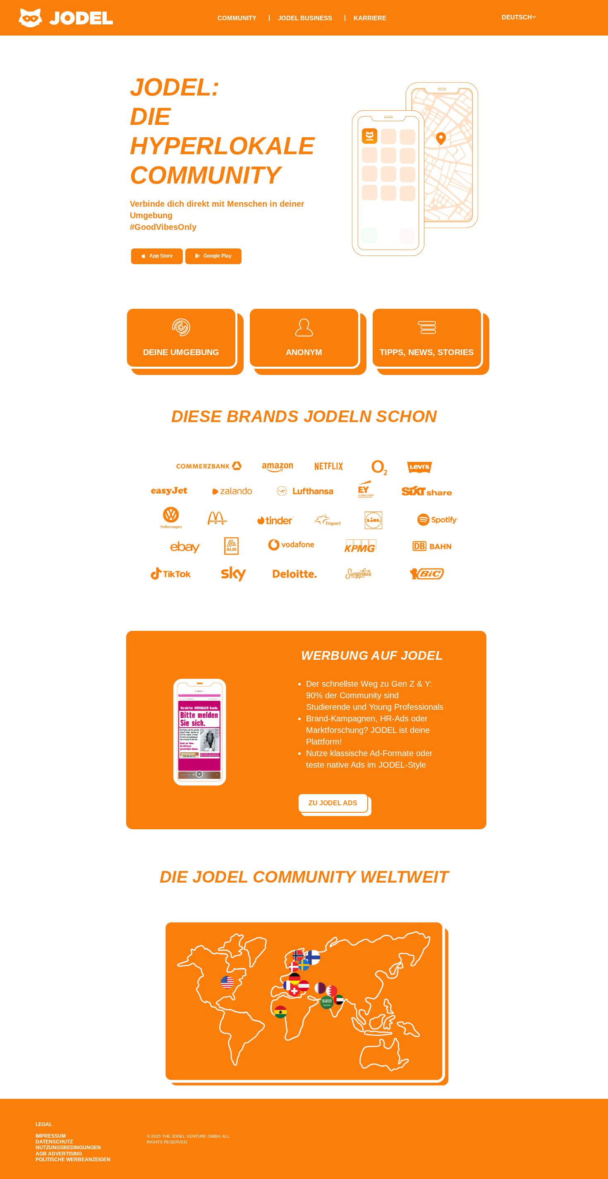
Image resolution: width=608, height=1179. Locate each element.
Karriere (370, 17)
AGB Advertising (59, 1154)
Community (237, 17)
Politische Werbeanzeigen (73, 1159)
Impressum (51, 1136)
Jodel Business (305, 17)
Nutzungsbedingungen (68, 1147)
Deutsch (517, 17)
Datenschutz (54, 1142)
